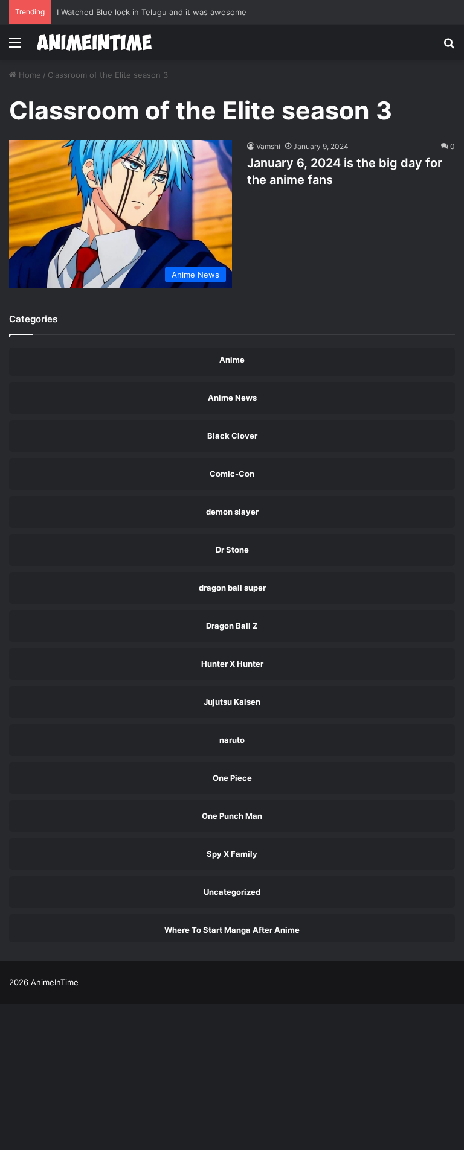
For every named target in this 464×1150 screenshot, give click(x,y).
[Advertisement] (232, 150)
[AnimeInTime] (94, 42)
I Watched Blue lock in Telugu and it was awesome (151, 12)
